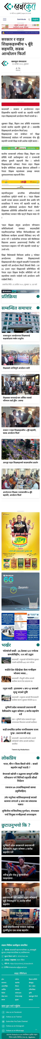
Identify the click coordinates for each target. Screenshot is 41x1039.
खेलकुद (31, 983)
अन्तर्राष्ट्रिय (4, 986)
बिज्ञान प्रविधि (33, 979)
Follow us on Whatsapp (15, 1030)
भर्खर (6, 645)
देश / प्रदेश (32, 986)
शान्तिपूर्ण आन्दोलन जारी (16, 368)
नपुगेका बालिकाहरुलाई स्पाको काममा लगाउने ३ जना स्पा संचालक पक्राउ (20, 801)
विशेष (3, 993)
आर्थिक (3, 989)
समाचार (3, 983)
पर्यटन (17, 979)
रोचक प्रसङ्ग (18, 996)
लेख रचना (4, 996)
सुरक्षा (17, 999)
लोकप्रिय (8, 758)
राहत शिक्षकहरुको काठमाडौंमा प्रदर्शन (20, 462)
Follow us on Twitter (14, 1017)
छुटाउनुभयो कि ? (15, 825)
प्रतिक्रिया (9, 296)
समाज (31, 999)
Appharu (31, 1037)
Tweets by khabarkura (20, 749)
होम (2, 979)
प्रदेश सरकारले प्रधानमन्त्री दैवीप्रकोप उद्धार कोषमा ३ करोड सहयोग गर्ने (20, 711)
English (35, 19)
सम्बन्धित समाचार (16, 308)
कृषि (30, 993)
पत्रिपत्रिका (32, 989)
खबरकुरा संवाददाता (18, 61)
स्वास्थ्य (17, 989)
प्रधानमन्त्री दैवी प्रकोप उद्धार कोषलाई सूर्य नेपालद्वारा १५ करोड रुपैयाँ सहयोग (20, 901)
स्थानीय (17, 983)
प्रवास (3, 999)
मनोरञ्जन (18, 993)
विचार (17, 986)
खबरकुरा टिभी (33, 996)
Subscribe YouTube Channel (17, 1021)
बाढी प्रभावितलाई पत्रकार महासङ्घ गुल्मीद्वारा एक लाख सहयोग (18, 928)
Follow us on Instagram (15, 1026)
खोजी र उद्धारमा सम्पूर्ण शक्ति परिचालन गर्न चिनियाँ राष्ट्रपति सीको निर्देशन (20, 777)
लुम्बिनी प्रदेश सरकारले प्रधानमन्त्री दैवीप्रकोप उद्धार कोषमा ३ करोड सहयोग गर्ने (18, 849)
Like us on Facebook (14, 1012)
